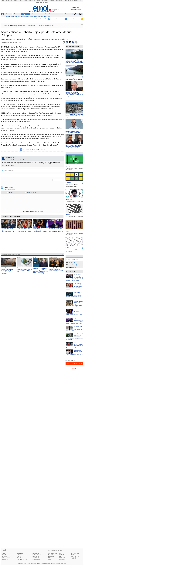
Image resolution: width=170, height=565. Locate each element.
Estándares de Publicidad (61, 563)
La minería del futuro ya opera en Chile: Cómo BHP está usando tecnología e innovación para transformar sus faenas (8, 270)
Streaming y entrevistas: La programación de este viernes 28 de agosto (32, 25)
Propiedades (45, 0)
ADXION (73, 554)
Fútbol (12, 16)
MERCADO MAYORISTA (74, 558)
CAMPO (60, 553)
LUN (60, 556)
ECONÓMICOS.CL (75, 553)
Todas (35, 16)
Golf (19, 16)
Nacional (8, 14)
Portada (8, 16)
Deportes (25, 14)
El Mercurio (9, 0)
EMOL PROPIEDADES (37, 554)
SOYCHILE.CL (62, 559)
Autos (38, 0)
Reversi (68, 166)
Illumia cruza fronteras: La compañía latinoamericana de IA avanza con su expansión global (24, 270)
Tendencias (52, 14)
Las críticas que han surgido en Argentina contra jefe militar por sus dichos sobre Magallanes (74, 131)
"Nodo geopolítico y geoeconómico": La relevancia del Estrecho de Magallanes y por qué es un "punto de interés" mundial (74, 77)
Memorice (68, 182)
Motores (23, 16)
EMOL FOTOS (20, 557)
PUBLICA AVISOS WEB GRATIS (74, 363)
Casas (69, 0)
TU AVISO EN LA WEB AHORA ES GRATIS (74, 367)
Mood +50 (35, 257)
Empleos (52, 0)
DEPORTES (4, 556)
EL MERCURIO (51, 556)
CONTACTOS (35, 557)
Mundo (34, 14)
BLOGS (49, 557)
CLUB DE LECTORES (52, 553)
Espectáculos (43, 14)
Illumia (19, 257)
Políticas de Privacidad (31, 563)
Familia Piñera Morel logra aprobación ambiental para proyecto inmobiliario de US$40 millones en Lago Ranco (74, 336)
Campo (25, 0)
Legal (20, 0)
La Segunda (75, 0)
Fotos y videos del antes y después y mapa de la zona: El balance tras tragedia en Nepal (74, 116)
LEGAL (49, 559)
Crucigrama (69, 199)
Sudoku (68, 247)
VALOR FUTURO (75, 556)
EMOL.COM (50, 554)
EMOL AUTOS (35, 553)
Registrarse (78, 9)
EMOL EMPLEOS (36, 556)
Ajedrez (68, 214)
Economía (17, 14)
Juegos (68, 153)
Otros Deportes (29, 16)
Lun (81, 0)
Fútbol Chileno (47, 16)
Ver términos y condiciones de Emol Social (32, 211)
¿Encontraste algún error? (34, 149)
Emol (3, 0)
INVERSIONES (62, 554)
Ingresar (73, 9)
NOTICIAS (4, 553)
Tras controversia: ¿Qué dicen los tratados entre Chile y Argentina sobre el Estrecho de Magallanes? (74, 61)
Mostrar (42, 4)
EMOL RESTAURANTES (22, 559)
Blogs (15, 0)
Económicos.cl (60, 0)
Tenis (16, 16)
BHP (2, 257)
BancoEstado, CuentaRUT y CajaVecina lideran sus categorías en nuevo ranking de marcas (56, 270)
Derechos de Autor (22, 563)
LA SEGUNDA (62, 557)
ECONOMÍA (4, 554)
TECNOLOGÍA (5, 559)
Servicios (67, 14)
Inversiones (32, 0)
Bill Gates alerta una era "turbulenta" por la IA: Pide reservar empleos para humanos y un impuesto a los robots (74, 94)
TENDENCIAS (20, 553)
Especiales (40, 16)
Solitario (68, 231)
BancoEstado (53, 257)
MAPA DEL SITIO (36, 559)
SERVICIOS (19, 554)
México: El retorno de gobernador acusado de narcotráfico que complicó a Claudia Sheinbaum (74, 147)
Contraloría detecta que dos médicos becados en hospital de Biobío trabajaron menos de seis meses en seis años (74, 295)
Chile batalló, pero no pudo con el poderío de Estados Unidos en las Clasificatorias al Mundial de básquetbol (74, 286)
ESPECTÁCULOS (5, 557)
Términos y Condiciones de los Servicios (46, 563)
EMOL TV (19, 556)
